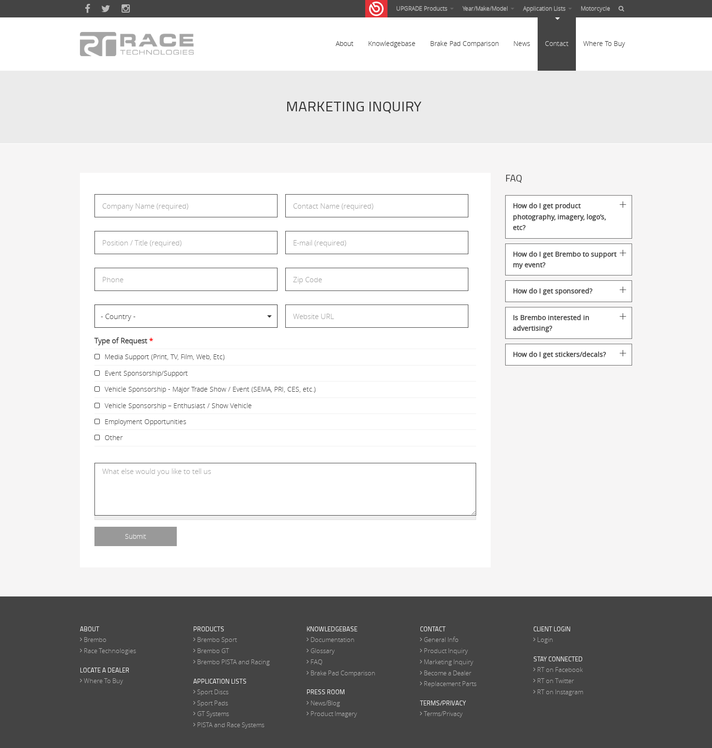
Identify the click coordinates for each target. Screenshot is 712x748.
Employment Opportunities (145, 421)
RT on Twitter (555, 680)
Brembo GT (213, 650)
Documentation (332, 639)
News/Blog (325, 703)
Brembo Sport (217, 639)
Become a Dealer (447, 673)
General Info (441, 639)
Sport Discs (213, 691)
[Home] (137, 44)
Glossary (322, 650)
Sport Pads (212, 703)
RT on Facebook (560, 669)
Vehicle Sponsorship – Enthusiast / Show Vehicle (178, 405)
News (521, 43)
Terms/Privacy (443, 713)
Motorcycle (595, 8)
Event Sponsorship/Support (146, 373)
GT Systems (213, 713)
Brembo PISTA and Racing (233, 661)
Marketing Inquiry (448, 661)
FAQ (316, 661)
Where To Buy (604, 43)
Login (545, 639)
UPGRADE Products (422, 8)
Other (114, 437)
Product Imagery (333, 713)
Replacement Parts (450, 683)
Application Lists (545, 8)
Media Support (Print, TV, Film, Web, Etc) (165, 356)
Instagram (126, 9)
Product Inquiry (446, 650)
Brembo (95, 639)
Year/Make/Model (486, 8)
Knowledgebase (392, 43)
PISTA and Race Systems (230, 724)
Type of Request (123, 340)
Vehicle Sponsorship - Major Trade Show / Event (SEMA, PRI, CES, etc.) (210, 389)
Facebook (87, 9)
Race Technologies (110, 650)
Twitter (105, 9)
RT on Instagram (560, 691)
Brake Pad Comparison (464, 43)
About (345, 43)
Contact (557, 43)
